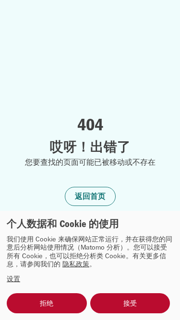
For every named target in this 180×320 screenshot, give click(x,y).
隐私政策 (75, 264)
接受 (130, 303)
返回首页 (90, 196)
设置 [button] (13, 279)
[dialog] (90, 265)
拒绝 (46, 303)
